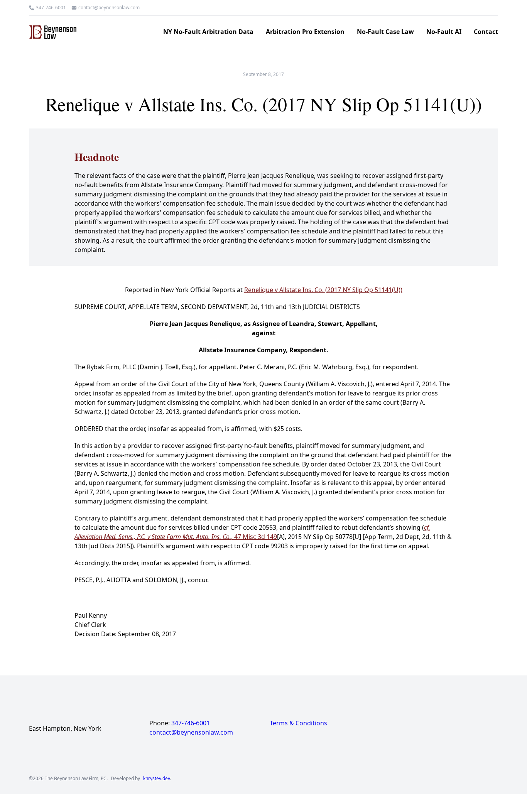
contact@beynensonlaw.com (109, 8)
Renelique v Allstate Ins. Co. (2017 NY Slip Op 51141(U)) (323, 290)
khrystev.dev (156, 778)
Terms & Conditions (298, 723)
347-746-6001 (51, 8)
